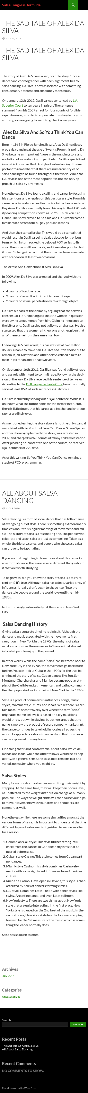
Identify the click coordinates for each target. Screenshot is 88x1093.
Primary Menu (83, 5)
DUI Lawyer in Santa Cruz (44, 384)
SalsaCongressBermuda (21, 5)
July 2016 (8, 975)
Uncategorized (11, 996)
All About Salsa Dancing (30, 497)
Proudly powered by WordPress (19, 1088)
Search (6, 1020)
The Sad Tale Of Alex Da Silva (43, 27)
